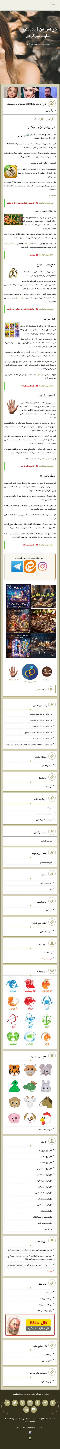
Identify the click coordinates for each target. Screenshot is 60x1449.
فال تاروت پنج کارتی (44, 1187)
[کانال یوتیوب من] (34, 1409)
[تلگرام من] (45, 1403)
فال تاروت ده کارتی (44, 1205)
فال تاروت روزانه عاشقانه (42, 1217)
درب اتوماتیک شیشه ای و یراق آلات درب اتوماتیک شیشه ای (29, 1265)
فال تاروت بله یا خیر (44, 1223)
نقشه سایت (20, 1428)
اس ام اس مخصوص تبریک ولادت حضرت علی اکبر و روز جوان (29, 744)
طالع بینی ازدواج (18, 298)
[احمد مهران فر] (48, 93)
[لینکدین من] (26, 1409)
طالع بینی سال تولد (45, 1129)
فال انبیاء (48, 786)
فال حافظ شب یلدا (45, 1304)
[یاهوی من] (53, 1403)
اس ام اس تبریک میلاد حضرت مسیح (38, 732)
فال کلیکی (48, 910)
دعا (51, 889)
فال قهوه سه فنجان (45, 813)
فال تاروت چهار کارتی (44, 1180)
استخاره (52, 195)
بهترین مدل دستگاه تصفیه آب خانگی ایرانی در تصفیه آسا (30, 1250)
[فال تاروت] (43, 597)
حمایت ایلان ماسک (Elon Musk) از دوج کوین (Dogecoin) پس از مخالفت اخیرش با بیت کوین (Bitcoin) (30, 1257)
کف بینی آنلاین (46, 458)
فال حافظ (28, 243)
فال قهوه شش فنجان (44, 820)
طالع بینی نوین (47, 1360)
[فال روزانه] (18, 597)
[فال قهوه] (43, 622)
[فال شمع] (18, 622)
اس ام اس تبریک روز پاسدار (41, 726)
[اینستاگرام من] (30, 1403)
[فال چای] (43, 646)
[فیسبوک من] (37, 1403)
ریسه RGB (48, 952)
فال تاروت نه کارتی (45, 1199)
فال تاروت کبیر (46, 1156)
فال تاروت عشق (46, 1211)
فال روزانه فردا (46, 1381)
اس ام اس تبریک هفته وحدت (41, 714)
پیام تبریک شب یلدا (44, 1310)
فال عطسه (48, 1354)
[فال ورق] (18, 646)
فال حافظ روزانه (10, 243)
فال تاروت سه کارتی (44, 1175)
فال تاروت (40, 374)
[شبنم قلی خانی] (12, 93)
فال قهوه (49, 808)
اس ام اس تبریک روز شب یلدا (41, 720)
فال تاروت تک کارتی (44, 1168)
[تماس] (22, 1403)
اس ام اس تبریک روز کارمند (41, 738)
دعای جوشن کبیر (45, 883)
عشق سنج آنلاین (46, 931)
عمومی (38, 689)
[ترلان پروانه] (30, 93)
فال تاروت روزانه (45, 1150)
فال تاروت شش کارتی (43, 1193)
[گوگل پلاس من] (7, 1403)
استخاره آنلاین (46, 765)
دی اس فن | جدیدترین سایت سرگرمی (38, 32)
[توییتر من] (15, 1403)
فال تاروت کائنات (45, 1162)
